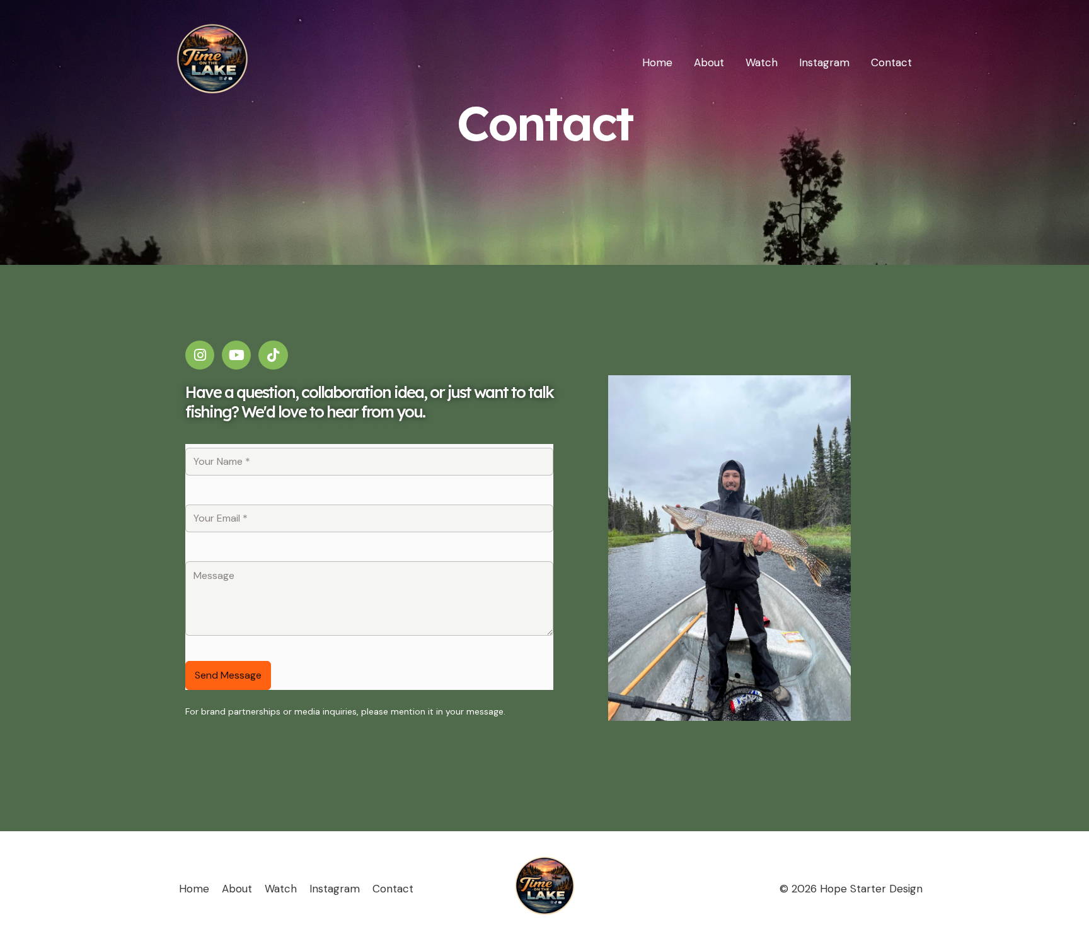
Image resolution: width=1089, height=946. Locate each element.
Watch (762, 62)
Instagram (824, 62)
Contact (891, 62)
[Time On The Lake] (212, 61)
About (709, 62)
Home (657, 62)
